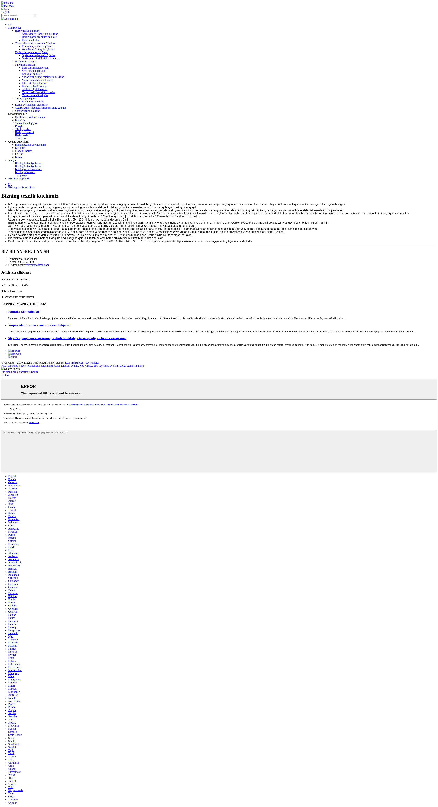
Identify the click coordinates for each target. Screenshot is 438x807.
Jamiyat (12, 160)
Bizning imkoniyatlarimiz (28, 163)
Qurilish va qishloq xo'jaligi (30, 116)
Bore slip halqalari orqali (35, 67)
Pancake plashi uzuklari (34, 86)
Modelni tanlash (23, 150)
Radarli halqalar (30, 39)
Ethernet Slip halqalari (34, 83)
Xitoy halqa (86, 365)
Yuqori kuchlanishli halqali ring (36, 365)
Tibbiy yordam (23, 129)
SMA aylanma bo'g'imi (106, 365)
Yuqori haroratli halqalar (35, 95)
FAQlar (19, 153)
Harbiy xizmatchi (24, 132)
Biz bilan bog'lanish (19, 178)
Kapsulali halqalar (31, 73)
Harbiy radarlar (23, 135)
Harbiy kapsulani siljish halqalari (39, 36)
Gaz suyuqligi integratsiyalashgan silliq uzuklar (40, 107)
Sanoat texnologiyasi (26, 123)
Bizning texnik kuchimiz (28, 169)
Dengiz (19, 126)
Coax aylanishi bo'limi (66, 365)
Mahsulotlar (14, 27)
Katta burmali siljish (32, 101)
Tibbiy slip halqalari (25, 98)
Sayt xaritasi (92, 362)
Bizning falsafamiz (25, 172)
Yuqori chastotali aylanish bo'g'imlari (35, 43)
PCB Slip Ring (9, 365)
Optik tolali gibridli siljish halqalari (40, 58)
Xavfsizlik (20, 138)
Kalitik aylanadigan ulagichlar (31, 104)
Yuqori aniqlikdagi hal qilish (37, 80)
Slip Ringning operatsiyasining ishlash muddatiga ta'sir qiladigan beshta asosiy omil (67, 338)
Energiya (20, 120)
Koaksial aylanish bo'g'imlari (37, 46)
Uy (10, 24)
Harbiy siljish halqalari (27, 30)
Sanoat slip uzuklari (25, 64)
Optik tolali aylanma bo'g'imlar (31, 52)
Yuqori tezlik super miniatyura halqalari (43, 76)
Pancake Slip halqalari (24, 311)
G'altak (5, 374)
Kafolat (19, 157)
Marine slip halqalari (26, 61)
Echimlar (20, 147)
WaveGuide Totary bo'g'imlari (38, 49)
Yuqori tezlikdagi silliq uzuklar (38, 92)
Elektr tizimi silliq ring (132, 365)
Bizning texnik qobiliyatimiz (30, 144)
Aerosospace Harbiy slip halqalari (40, 33)
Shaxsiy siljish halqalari (27, 110)
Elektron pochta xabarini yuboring (19, 371)
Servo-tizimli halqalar (33, 70)
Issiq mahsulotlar (74, 362)
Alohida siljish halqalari (34, 89)
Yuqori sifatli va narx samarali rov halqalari (39, 325)
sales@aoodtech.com (37, 264)
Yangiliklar (21, 175)
